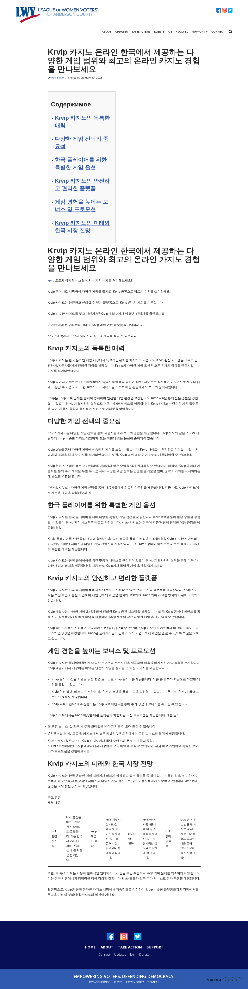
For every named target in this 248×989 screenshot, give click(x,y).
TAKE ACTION (141, 31)
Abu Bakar (57, 77)
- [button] (225, 980)
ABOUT (106, 31)
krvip (51, 280)
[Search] (230, 32)
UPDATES (121, 31)
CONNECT (218, 31)
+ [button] (232, 980)
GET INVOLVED (178, 31)
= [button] (239, 980)
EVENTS (159, 31)
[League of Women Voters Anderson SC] (57, 14)
